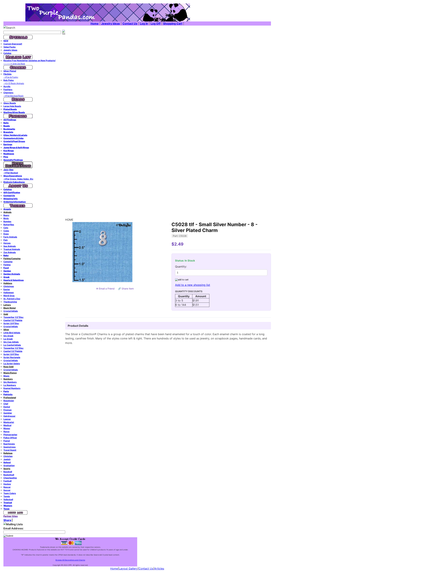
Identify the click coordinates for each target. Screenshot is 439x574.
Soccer (6, 490)
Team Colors (9, 493)
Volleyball (8, 499)
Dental (6, 406)
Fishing (7, 264)
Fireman (7, 410)
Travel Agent (9, 450)
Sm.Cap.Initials (11, 342)
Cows (6, 230)
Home (114, 568)
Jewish (6, 459)
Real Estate (9, 444)
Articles (159, 568)
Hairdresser (9, 416)
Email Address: (13, 528)
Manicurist (8, 422)
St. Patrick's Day (11, 298)
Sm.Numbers (10, 382)
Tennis (6, 496)
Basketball (8, 474)
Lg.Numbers (9, 385)
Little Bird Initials (11, 332)
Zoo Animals (9, 252)
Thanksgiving (10, 301)
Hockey (7, 484)
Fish (5, 240)
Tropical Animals (11, 249)
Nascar (7, 487)
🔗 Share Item (126, 288)
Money (6, 428)
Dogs (6, 234)
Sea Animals (9, 246)
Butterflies (8, 224)
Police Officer (10, 437)
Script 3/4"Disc (11, 323)
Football (7, 481)
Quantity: (181, 266)
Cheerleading (10, 478)
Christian (8, 456)
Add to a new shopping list (192, 285)
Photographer (10, 434)
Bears (6, 215)
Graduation (9, 465)
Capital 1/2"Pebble (12, 320)
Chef (5, 403)
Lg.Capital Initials (12, 345)
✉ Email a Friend (105, 288)
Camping (8, 261)
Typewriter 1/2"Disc (13, 317)
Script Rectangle (11, 357)
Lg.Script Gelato (11, 363)
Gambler (7, 413)
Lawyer (7, 419)
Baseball (7, 471)
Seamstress (9, 447)
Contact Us (146, 568)
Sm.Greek (8, 335)
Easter (6, 289)
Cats (5, 227)
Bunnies (7, 221)
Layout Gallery (128, 568)
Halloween (8, 292)
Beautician (8, 400)
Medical (7, 425)
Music (6, 376)
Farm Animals (10, 237)
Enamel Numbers (11, 388)
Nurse (6, 431)
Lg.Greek (8, 339)
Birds (6, 218)
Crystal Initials (10, 311)
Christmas (8, 286)
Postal (6, 440)
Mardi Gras (9, 295)
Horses (7, 243)
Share (7, 520)
